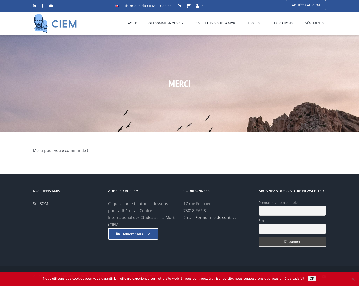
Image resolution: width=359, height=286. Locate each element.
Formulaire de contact (215, 217)
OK (312, 278)
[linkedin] (34, 6)
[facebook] (42, 6)
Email (263, 220)
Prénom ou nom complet (279, 202)
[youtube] (51, 6)
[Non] (352, 279)
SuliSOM (40, 203)
